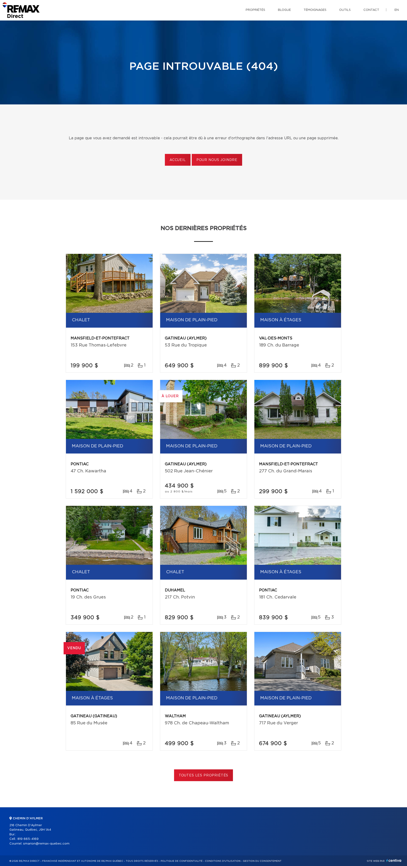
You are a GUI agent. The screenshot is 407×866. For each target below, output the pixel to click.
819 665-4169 (28, 839)
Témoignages (315, 10)
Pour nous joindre (216, 160)
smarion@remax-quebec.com (46, 843)
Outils (345, 10)
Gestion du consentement (262, 861)
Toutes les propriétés (203, 775)
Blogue (284, 10)
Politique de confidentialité (182, 861)
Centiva (393, 860)
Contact (371, 10)
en (397, 10)
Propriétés (255, 10)
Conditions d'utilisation (222, 861)
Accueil (178, 160)
